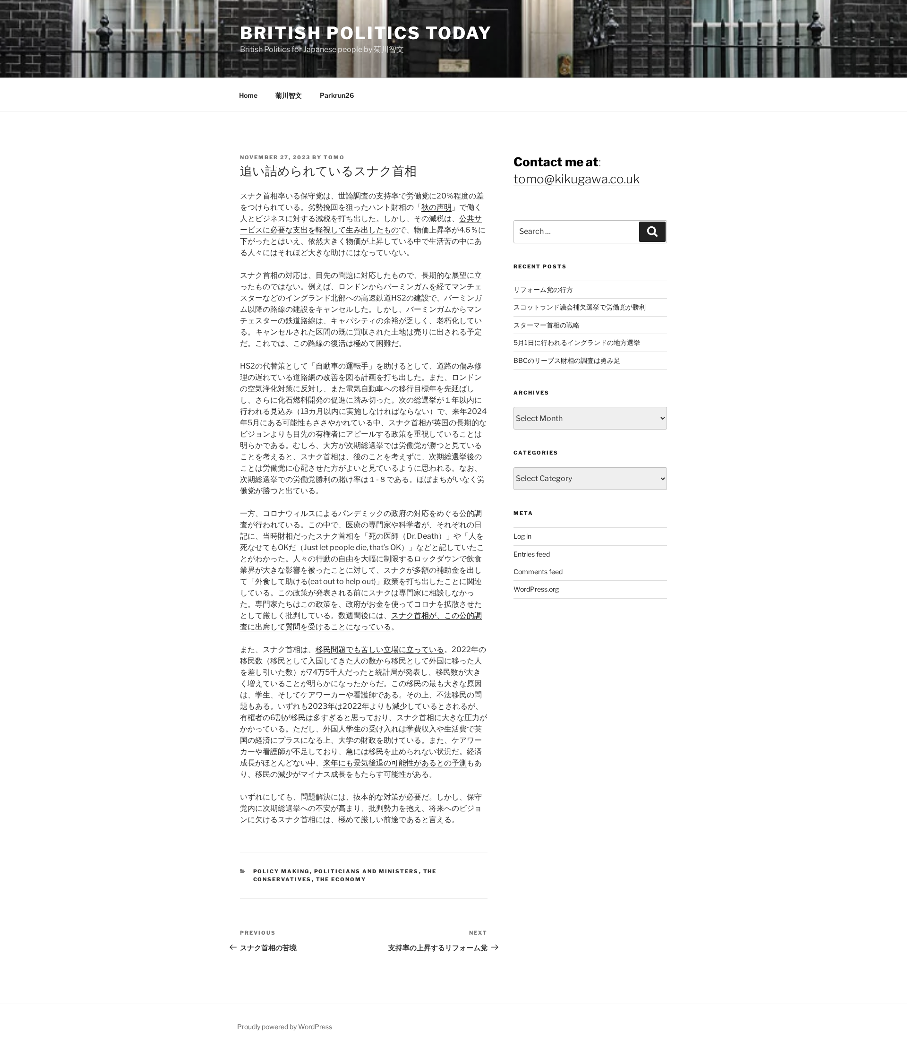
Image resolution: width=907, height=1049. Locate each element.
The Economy (341, 879)
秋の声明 (436, 207)
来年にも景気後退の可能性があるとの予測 (395, 762)
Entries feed (531, 554)
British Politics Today (366, 33)
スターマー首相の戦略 (546, 325)
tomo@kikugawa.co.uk (576, 179)
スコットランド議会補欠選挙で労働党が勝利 (579, 307)
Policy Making (281, 871)
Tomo (334, 157)
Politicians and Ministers (366, 871)
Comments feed (538, 571)
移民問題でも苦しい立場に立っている (380, 649)
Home (248, 95)
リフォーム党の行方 (543, 289)
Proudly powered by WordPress (284, 1027)
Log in (522, 536)
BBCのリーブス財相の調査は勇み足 (566, 360)
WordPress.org (536, 589)
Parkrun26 (337, 95)
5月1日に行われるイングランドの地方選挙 (576, 342)
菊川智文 (288, 95)
